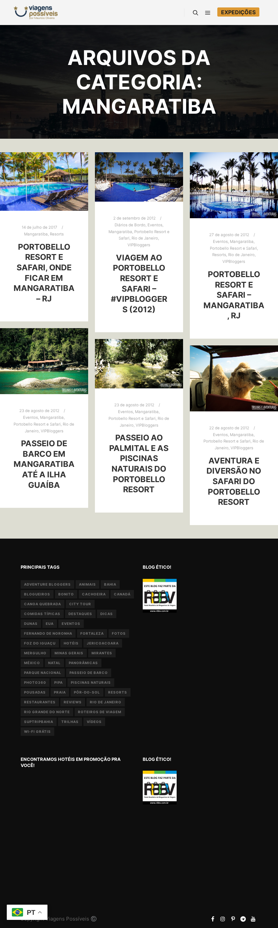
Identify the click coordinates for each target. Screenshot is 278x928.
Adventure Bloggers (47, 584)
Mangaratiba (36, 234)
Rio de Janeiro (145, 238)
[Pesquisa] (196, 12)
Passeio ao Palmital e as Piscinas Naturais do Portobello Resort (138, 463)
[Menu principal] (208, 12)
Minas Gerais (69, 653)
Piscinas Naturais (91, 682)
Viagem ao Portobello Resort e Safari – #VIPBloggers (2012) (139, 283)
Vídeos (94, 722)
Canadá (122, 594)
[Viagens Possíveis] (36, 12)
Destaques (80, 614)
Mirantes (102, 653)
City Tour (80, 604)
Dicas (106, 614)
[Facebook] (212, 918)
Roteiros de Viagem (99, 712)
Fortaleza (92, 633)
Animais (87, 584)
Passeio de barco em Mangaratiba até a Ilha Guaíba (44, 464)
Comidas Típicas (42, 614)
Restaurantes (40, 702)
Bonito (66, 594)
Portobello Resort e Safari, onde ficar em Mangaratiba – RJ (44, 272)
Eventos (154, 225)
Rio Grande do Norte (47, 712)
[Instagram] (222, 918)
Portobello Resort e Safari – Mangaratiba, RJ (233, 294)
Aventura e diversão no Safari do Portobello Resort (233, 481)
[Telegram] (243, 918)
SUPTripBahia (38, 722)
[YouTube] (253, 918)
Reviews (73, 702)
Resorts (57, 234)
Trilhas (70, 722)
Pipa (58, 682)
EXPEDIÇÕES (238, 12)
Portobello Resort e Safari (233, 248)
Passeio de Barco (89, 673)
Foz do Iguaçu (40, 643)
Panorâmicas (83, 663)
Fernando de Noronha (48, 633)
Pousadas (35, 692)
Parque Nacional (42, 673)
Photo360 (35, 682)
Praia (60, 692)
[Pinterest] (233, 918)
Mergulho (35, 653)
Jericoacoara (103, 643)
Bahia (110, 584)
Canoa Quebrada (42, 604)
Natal (54, 663)
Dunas (31, 623)
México (32, 663)
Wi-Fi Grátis (37, 731)
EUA (50, 623)
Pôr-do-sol (87, 692)
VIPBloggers (138, 245)
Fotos (119, 633)
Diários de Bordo (130, 225)
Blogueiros (37, 594)
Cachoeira (94, 594)
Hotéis (71, 643)
